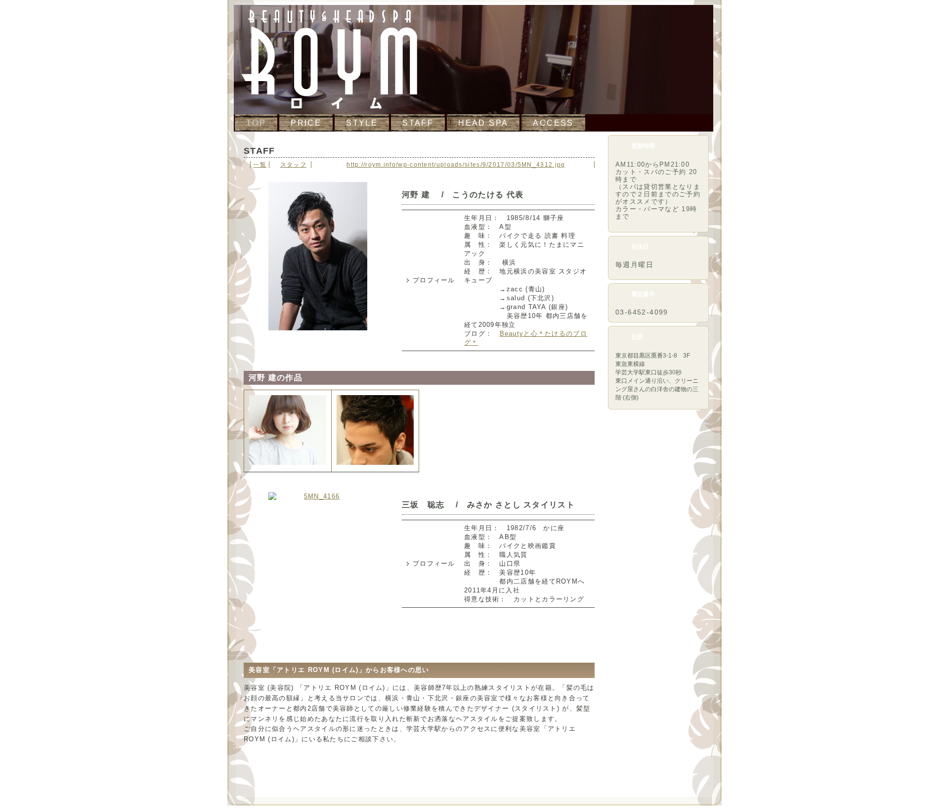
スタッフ (293, 164)
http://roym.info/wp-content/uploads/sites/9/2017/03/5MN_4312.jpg (455, 164)
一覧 (259, 164)
